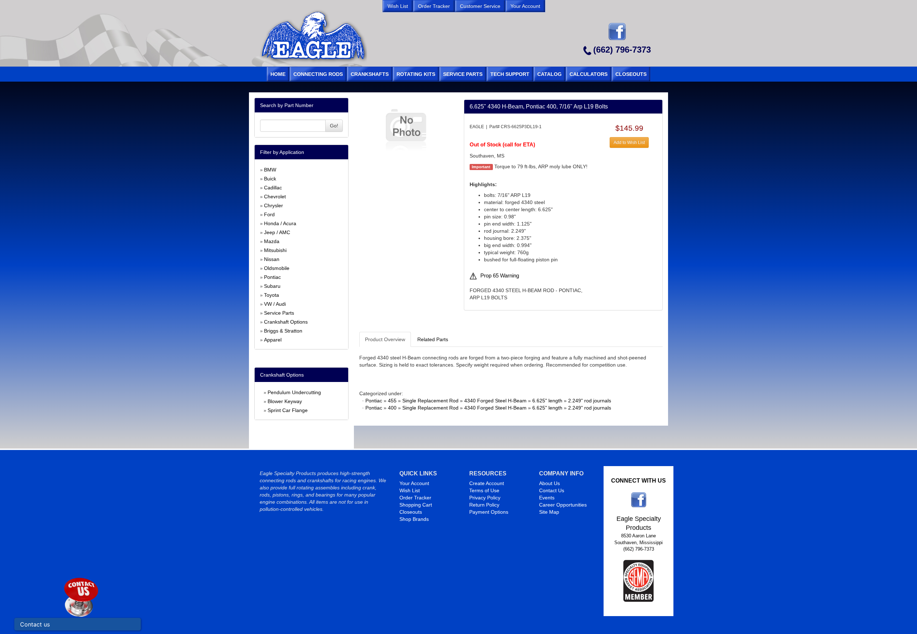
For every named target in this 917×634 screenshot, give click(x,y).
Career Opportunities (563, 505)
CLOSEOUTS (631, 74)
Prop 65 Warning (499, 276)
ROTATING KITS (416, 74)
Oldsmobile (276, 268)
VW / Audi (275, 304)
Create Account (486, 483)
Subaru (272, 286)
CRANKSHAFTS (370, 74)
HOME (277, 74)
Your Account (414, 483)
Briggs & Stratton (283, 331)
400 (392, 408)
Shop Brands (414, 519)
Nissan (271, 259)
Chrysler (273, 205)
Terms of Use (484, 490)
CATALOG (549, 74)
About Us (549, 483)
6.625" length (547, 400)
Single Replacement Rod (430, 400)
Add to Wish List (629, 142)
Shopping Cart (415, 505)
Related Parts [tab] (432, 339)
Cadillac (273, 187)
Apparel (273, 340)
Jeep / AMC (277, 232)
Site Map (549, 512)
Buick (270, 179)
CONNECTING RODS (318, 74)
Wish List (409, 490)
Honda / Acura (280, 223)
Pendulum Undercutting (294, 392)
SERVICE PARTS (462, 74)
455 (392, 400)
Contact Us (551, 490)
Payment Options (488, 512)
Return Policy (484, 505)
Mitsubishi (275, 250)
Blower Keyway (285, 401)
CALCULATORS (589, 74)
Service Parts (279, 313)
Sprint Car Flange (288, 410)
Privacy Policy (484, 497)
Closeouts (410, 512)
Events (546, 497)
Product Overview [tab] (385, 339)
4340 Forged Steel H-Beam (495, 400)
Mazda (271, 241)
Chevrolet (275, 196)
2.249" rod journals (589, 400)
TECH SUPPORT (509, 74)
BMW (270, 170)
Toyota (271, 295)
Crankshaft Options (286, 322)
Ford (269, 214)
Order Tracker (415, 497)
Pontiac (272, 277)
